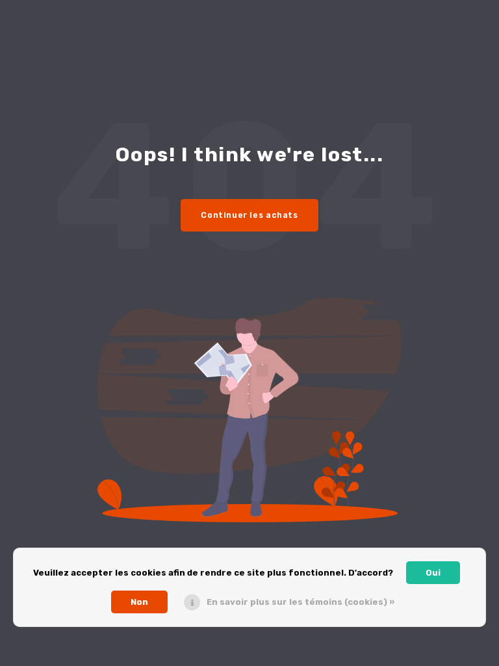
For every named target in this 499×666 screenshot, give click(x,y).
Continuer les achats (249, 215)
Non (139, 602)
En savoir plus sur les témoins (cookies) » (300, 602)
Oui (433, 573)
